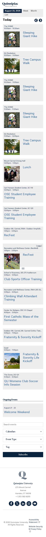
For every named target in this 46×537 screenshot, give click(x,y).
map (39, 246)
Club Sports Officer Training (23, 279)
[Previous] (36, 20)
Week (25, 11)
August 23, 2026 (13, 11)
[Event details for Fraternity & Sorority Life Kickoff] (12, 361)
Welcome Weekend (17, 412)
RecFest (9, 235)
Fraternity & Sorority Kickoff (22, 337)
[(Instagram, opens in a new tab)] (29, 503)
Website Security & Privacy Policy (36, 528)
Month (34, 11)
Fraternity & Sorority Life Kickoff (31, 358)
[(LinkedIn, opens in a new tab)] (23, 503)
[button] (23, 431)
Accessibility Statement (36, 521)
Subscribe (23, 455)
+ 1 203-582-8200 (23, 497)
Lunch (27, 167)
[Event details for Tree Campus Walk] (12, 66)
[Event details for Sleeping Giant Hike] (12, 39)
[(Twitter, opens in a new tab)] (17, 503)
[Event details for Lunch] (12, 174)
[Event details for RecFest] (12, 261)
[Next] (40, 20)
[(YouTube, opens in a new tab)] (34, 503)
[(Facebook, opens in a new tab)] (11, 503)
